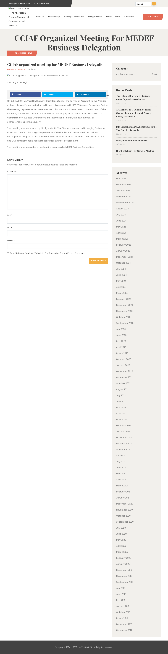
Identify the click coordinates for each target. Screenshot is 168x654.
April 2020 (121, 545)
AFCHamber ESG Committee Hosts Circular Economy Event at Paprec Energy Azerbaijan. (133, 113)
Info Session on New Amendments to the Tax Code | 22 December (136, 128)
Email (10, 228)
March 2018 (122, 618)
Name (10, 215)
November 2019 (124, 576)
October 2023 (123, 317)
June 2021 (121, 467)
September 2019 (124, 582)
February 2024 (123, 299)
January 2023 (123, 365)
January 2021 (122, 497)
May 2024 (121, 280)
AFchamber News (23, 53)
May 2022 (121, 407)
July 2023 (121, 329)
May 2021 (120, 473)
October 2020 (123, 515)
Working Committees (74, 16)
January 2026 (123, 190)
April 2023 (121, 347)
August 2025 (122, 208)
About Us (40, 16)
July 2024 (121, 268)
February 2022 (123, 425)
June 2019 (121, 594)
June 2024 (121, 274)
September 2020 (125, 521)
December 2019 (124, 570)
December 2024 (124, 256)
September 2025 (125, 202)
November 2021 (124, 443)
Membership (54, 16)
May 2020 (121, 539)
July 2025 (121, 214)
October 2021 (123, 449)
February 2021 (123, 491)
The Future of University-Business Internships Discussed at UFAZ (133, 98)
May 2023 (121, 341)
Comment (12, 172)
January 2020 (123, 564)
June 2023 (121, 335)
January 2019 (122, 606)
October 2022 (123, 383)
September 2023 (124, 323)
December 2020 (124, 503)
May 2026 (121, 178)
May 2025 (121, 226)
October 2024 (123, 262)
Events (109, 16)
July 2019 (120, 588)
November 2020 (124, 509)
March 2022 (122, 419)
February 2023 (123, 359)
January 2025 (123, 250)
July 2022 (121, 395)
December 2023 (124, 305)
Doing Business (95, 16)
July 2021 (120, 461)
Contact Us (129, 16)
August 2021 (122, 455)
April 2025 (121, 232)
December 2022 (124, 371)
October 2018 (123, 612)
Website (11, 240)
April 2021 (121, 479)
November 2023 (124, 311)
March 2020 (122, 551)
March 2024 (122, 293)
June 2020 (121, 533)
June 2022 (121, 401)
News (117, 16)
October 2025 (123, 196)
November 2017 (124, 630)
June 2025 (121, 220)
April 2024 (121, 287)
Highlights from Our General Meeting (135, 150)
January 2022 (123, 431)
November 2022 (124, 377)
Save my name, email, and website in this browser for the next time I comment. (47, 253)
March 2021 (122, 485)
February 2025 (123, 244)
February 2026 (123, 184)
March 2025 (122, 238)
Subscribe (153, 17)
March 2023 (122, 353)
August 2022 (122, 389)
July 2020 (121, 527)
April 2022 (121, 413)
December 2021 (124, 437)
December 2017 (124, 624)
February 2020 (123, 557)
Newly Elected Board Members (131, 140)
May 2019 (120, 600)
